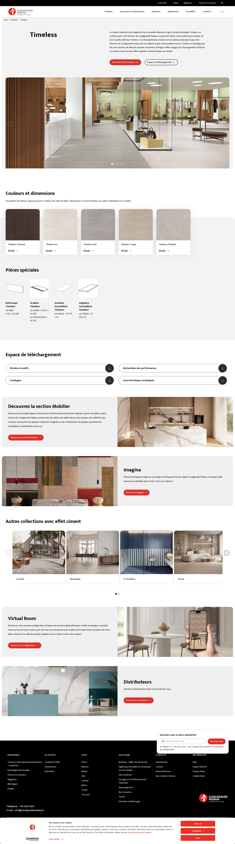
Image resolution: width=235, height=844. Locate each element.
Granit (84, 790)
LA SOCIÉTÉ (50, 755)
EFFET (84, 755)
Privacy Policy (199, 771)
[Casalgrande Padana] (20, 11)
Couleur (85, 780)
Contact (159, 767)
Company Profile (52, 762)
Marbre (85, 767)
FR (222, 3)
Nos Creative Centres (165, 776)
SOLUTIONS (124, 755)
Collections (14, 20)
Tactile (122, 797)
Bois (83, 776)
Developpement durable (18, 770)
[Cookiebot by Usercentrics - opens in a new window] (32, 839)
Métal (84, 771)
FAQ (194, 762)
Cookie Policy (199, 776)
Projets (11, 789)
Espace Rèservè (200, 767)
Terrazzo (86, 794)
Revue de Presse (163, 771)
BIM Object (13, 784)
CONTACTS (161, 755)
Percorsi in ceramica (17, 775)
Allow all (198, 824)
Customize (196, 831)
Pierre (84, 762)
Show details (54, 839)
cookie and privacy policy (139, 832)
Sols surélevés (125, 775)
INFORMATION (199, 755)
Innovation (49, 771)
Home (6, 20)
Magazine (12, 779)
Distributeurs (162, 762)
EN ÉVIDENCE (14, 755)
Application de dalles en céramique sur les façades (135, 768)
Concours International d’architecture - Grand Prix (25, 763)
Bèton (84, 785)
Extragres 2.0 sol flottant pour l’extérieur (133, 781)
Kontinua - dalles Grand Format (133, 762)
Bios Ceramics (125, 792)
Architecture (50, 767)
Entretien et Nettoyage (129, 801)
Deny (198, 838)
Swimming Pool (126, 787)
